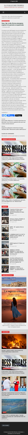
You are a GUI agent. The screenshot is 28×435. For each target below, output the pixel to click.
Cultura (4, 389)
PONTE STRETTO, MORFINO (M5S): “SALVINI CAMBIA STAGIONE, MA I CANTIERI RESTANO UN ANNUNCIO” (14, 406)
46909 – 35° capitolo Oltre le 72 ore (5, 228)
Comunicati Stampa (5, 20)
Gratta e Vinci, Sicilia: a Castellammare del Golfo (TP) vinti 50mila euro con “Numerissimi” (14, 191)
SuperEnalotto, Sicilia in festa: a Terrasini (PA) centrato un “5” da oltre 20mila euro (14, 169)
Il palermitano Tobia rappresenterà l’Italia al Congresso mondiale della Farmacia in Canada (14, 148)
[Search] (24, 12)
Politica (4, 347)
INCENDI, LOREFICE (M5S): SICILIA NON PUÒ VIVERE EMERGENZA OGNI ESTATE (14, 341)
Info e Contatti (6, 425)
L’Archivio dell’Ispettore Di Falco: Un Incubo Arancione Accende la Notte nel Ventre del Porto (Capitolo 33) (5, 260)
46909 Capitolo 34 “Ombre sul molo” (5, 244)
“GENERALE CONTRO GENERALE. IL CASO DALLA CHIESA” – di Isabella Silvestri (5, 269)
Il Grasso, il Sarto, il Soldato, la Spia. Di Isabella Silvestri (5, 220)
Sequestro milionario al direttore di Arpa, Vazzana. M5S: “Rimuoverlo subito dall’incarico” (14, 128)
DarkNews (10, 433)
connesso (10, 136)
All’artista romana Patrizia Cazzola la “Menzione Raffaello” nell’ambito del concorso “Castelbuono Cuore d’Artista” (14, 383)
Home (3, 16)
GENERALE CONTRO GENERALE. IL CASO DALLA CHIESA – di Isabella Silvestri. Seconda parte (5, 252)
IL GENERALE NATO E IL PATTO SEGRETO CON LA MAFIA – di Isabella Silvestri (5, 236)
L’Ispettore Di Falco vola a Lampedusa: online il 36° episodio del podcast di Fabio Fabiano (5, 212)
